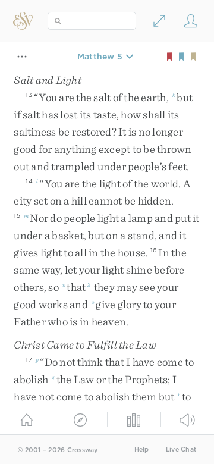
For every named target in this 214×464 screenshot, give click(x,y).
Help (141, 449)
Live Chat (181, 449)
